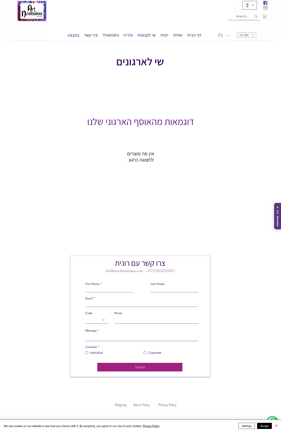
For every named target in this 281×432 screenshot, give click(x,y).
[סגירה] (276, 426)
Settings (247, 426)
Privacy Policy (151, 426)
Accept (264, 426)
